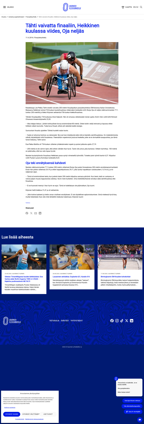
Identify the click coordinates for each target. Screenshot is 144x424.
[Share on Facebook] (27, 213)
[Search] (141, 7)
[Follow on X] (126, 321)
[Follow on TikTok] (121, 321)
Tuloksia (28, 203)
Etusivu (4, 17)
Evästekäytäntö (19, 419)
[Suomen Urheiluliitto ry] (72, 7)
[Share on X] (31, 213)
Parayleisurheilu (31, 17)
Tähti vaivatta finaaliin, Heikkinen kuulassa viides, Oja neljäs (58, 17)
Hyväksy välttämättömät (30, 414)
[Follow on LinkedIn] (131, 321)
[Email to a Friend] (35, 213)
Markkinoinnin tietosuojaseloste (34, 419)
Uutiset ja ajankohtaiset (16, 17)
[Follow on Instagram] (117, 321)
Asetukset (48, 414)
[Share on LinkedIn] (40, 213)
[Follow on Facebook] (112, 321)
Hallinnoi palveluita (9, 407)
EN (134, 7)
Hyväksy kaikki (11, 414)
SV (137, 7)
